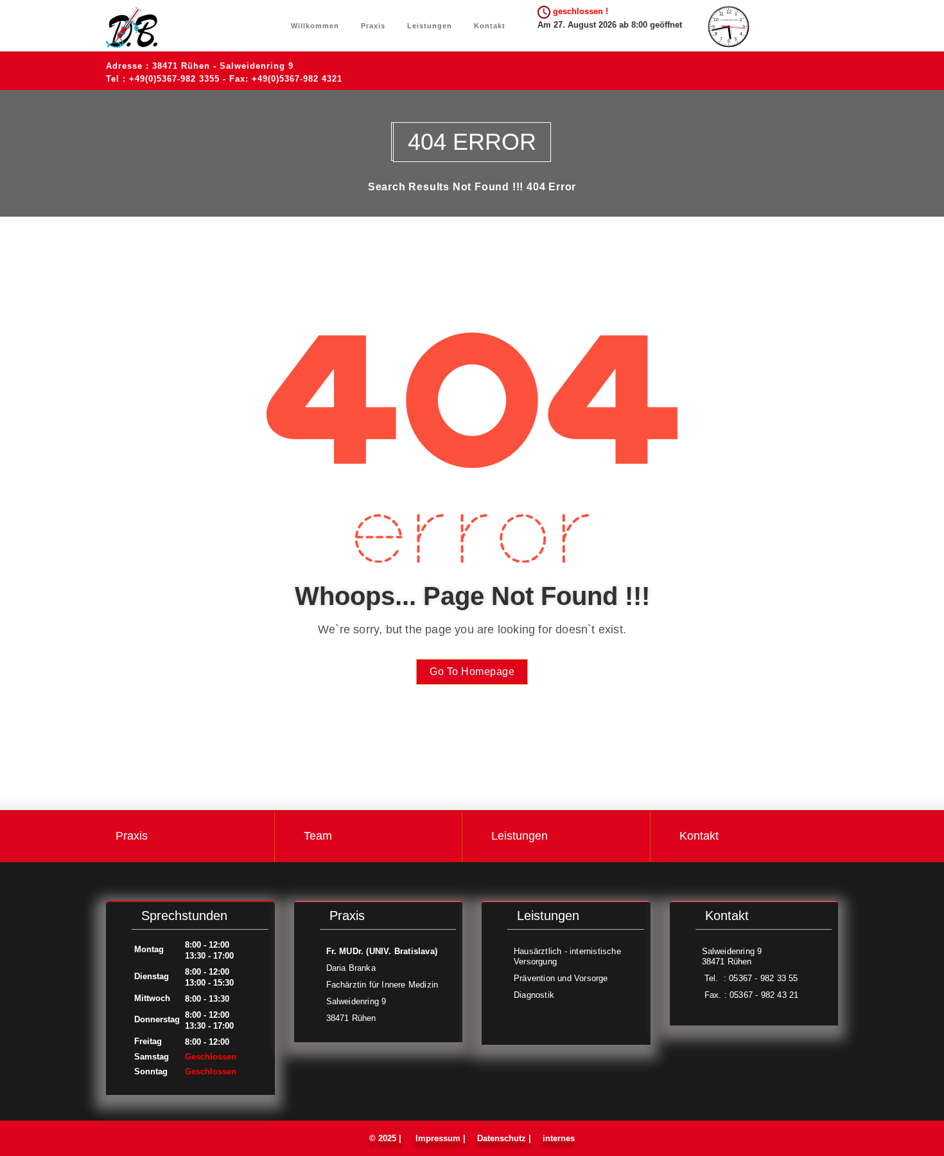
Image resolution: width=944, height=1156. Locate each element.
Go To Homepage (472, 671)
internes (557, 1138)
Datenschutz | (504, 1138)
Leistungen (428, 26)
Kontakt (488, 26)
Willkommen (315, 26)
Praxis (371, 26)
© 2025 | (387, 1138)
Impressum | (440, 1138)
